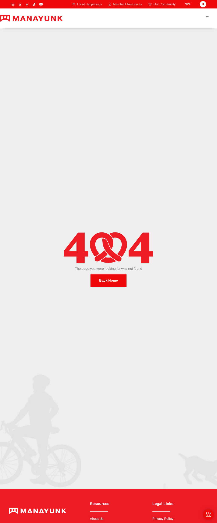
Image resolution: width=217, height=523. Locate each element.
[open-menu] (207, 17)
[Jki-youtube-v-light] (41, 4)
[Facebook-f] (27, 4)
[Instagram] (13, 4)
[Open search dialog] (203, 4)
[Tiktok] (34, 4)
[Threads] (20, 4)
